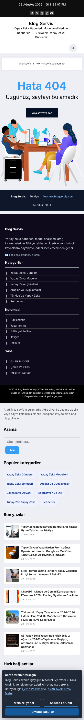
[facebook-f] (32, 13)
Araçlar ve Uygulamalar (25, 289)
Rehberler (16, 301)
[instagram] (47, 13)
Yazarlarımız (18, 325)
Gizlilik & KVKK (19, 361)
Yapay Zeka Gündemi (24, 272)
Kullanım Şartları (20, 372)
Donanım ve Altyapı (19, 492)
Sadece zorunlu (61, 702)
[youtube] (52, 13)
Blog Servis (41, 23)
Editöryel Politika (21, 331)
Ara (12, 450)
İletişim (14, 337)
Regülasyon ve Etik (50, 492)
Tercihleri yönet (23, 702)
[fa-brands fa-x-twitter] (37, 13)
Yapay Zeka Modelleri (24, 278)
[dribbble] (42, 13)
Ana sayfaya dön (42, 112)
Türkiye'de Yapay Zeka (25, 295)
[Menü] (8, 48)
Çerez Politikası (20, 367)
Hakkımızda (17, 319)
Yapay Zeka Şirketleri (24, 284)
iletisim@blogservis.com (58, 196)
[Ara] (73, 48)
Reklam (15, 342)
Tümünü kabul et (42, 711)
